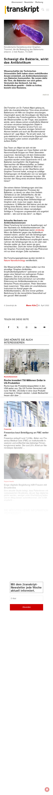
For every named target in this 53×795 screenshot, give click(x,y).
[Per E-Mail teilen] (44, 327)
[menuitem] (17, 2)
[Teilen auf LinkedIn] (35, 327)
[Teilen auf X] (17, 327)
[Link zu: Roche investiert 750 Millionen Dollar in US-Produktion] (26, 361)
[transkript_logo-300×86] (22, 9)
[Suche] (41, 9)
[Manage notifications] (47, 789)
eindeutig (39, 229)
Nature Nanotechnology (14, 260)
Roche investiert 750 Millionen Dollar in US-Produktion (25, 382)
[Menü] (47, 9)
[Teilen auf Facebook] (8, 327)
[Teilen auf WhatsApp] (26, 327)
